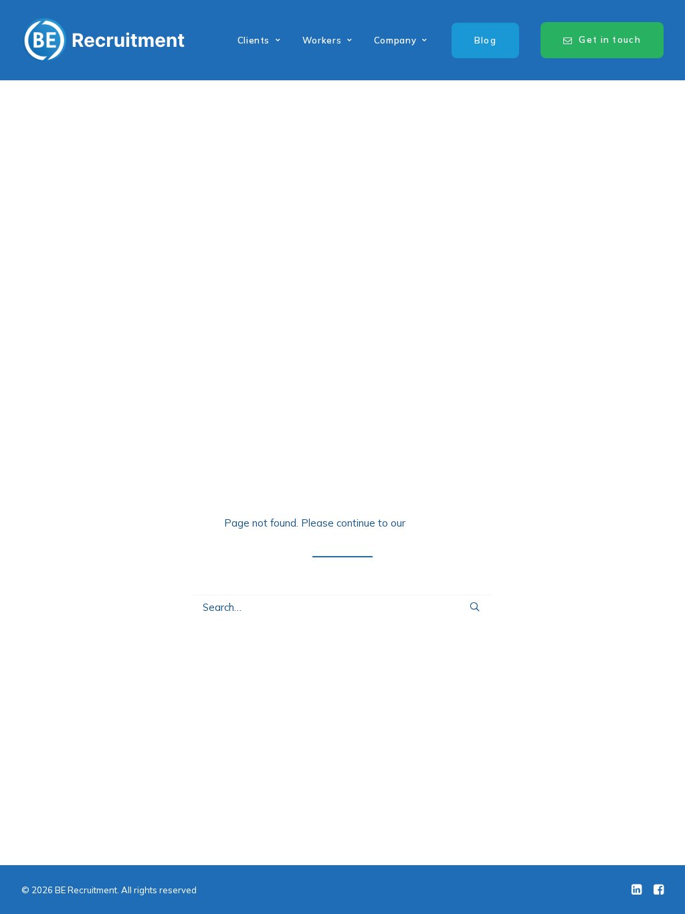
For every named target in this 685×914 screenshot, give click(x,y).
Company (395, 40)
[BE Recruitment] (103, 40)
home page (434, 523)
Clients (253, 40)
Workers (322, 40)
